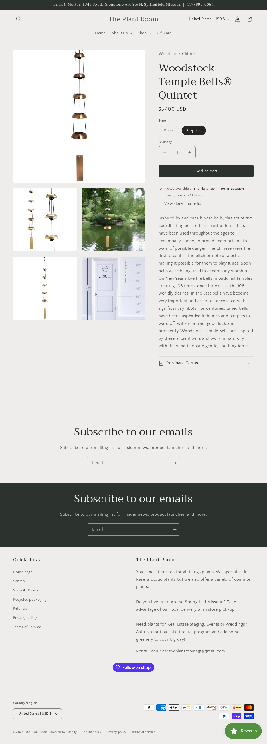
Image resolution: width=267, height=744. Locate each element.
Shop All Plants (25, 590)
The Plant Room (37, 732)
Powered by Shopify (62, 732)
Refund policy (91, 732)
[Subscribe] (174, 463)
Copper (194, 130)
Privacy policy (25, 618)
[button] (19, 19)
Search (19, 581)
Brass (171, 131)
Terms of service (143, 732)
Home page (22, 572)
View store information (183, 204)
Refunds (20, 609)
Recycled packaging (30, 599)
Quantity (165, 142)
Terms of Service (27, 627)
